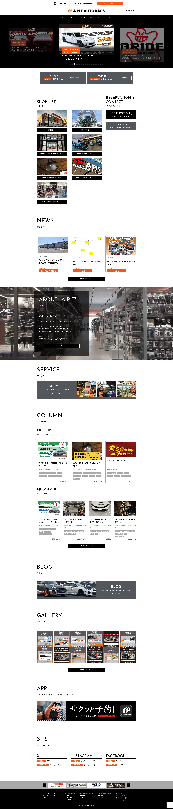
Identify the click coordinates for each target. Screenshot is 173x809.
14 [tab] (95, 64)
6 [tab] (79, 64)
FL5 (97, 534)
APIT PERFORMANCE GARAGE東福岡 (74, 531)
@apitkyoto (117, 765)
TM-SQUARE (77, 476)
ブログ (92, 18)
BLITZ (91, 534)
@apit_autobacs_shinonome (87, 761)
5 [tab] (78, 64)
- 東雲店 (68, 795)
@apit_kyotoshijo (85, 765)
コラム (111, 18)
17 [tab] (100, 64)
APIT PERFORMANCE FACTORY (47, 473)
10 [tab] (87, 64)
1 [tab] (70, 64)
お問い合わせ (132, 11)
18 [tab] (102, 64)
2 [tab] (72, 64)
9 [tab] (85, 64)
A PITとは (63, 18)
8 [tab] (83, 64)
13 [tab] (93, 64)
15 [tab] (96, 64)
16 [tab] (98, 64)
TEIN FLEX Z (43, 476)
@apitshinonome (117, 761)
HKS (125, 534)
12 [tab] (91, 64)
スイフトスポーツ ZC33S (55, 476)
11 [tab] (89, 64)
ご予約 (83, 18)
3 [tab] (74, 64)
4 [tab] (76, 64)
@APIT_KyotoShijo (50, 765)
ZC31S (85, 476)
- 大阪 (81, 797)
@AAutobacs (47, 761)
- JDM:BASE (69, 800)
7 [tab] (81, 64)
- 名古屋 (100, 797)
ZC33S (98, 476)
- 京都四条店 (69, 797)
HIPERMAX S (119, 534)
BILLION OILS (77, 473)
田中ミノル (76, 479)
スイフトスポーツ (126, 476)
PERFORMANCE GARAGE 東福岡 (84, 469)
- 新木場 (82, 795)
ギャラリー (101, 18)
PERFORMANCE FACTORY (48, 469)
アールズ (117, 476)
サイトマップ (120, 800)
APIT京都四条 (112, 469)
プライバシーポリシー (123, 798)
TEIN (59, 473)
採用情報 (119, 793)
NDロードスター (119, 536)
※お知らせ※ (43, 268)
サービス (73, 18)
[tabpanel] (86, 43)
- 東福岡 (100, 795)
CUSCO (67, 534)
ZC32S (91, 476)
